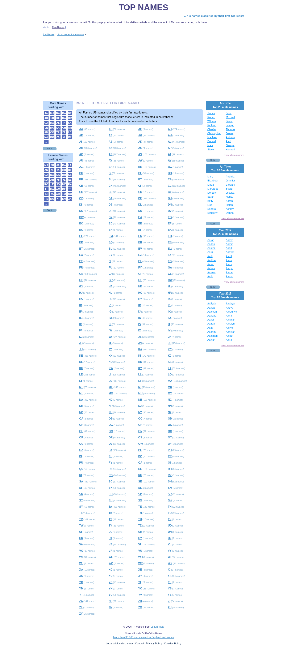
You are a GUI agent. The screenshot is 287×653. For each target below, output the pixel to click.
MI (139, 387)
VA (81, 544)
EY (110, 255)
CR (110, 192)
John (229, 113)
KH (110, 355)
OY (170, 443)
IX (139, 330)
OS (140, 437)
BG (170, 166)
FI (110, 261)
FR (81, 267)
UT (110, 538)
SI (80, 487)
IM (110, 317)
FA (169, 255)
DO (81, 210)
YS (170, 588)
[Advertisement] (143, 69)
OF (81, 424)
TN (140, 513)
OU (81, 443)
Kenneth (231, 149)
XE (140, 569)
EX (81, 255)
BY (140, 179)
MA (170, 380)
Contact (139, 643)
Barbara (230, 184)
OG (111, 424)
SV (140, 500)
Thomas (230, 129)
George (230, 145)
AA (81, 129)
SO (111, 494)
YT (81, 594)
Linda (210, 184)
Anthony (230, 137)
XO (81, 575)
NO (81, 412)
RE (140, 469)
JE (140, 336)
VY (170, 550)
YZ (169, 594)
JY (110, 349)
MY (170, 393)
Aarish (229, 276)
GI (139, 273)
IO (169, 317)
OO (170, 431)
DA (110, 198)
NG (170, 399)
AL (169, 141)
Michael (230, 117)
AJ (110, 141)
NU (110, 412)
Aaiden (211, 248)
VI (139, 544)
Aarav (229, 240)
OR (111, 437)
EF (169, 223)
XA (81, 569)
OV (111, 443)
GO (81, 280)
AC (140, 129)
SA (81, 481)
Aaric (210, 276)
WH (140, 557)
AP (170, 148)
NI (110, 406)
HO (140, 292)
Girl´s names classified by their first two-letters (214, 15)
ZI (169, 601)
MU (140, 393)
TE (140, 506)
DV (170, 210)
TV (169, 519)
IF (80, 311)
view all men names (234, 155)
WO (111, 563)
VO (81, 550)
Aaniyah (230, 331)
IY (169, 330)
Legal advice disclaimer (119, 643)
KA (140, 349)
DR (110, 210)
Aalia (210, 327)
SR (170, 494)
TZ (140, 525)
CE (81, 185)
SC (110, 481)
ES (170, 242)
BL (140, 173)
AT (169, 154)
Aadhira (211, 331)
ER (140, 242)
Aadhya (230, 303)
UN (170, 531)
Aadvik (230, 252)
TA (110, 506)
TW (81, 525)
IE (169, 305)
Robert (211, 117)
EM (111, 236)
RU (140, 475)
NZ (169, 412)
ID (139, 305)
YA (169, 575)
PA (110, 450)
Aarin (229, 260)
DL (140, 204)
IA (169, 299)
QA (140, 462)
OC (140, 418)
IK (169, 311)
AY (169, 160)
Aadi (210, 256)
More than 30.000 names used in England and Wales (143, 637)
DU (140, 210)
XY (140, 575)
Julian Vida (157, 626)
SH (170, 481)
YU (110, 594)
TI (80, 513)
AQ (81, 154)
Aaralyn (230, 323)
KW (111, 368)
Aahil (229, 248)
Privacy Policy (154, 643)
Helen (229, 204)
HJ (81, 292)
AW (140, 160)
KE (81, 355)
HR (170, 292)
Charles (211, 129)
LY (140, 380)
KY (140, 368)
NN (170, 406)
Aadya (229, 307)
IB (80, 305)
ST (81, 500)
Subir (49, 148)
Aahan (211, 268)
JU (81, 349)
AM (81, 148)
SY (81, 506)
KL (81, 362)
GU (140, 280)
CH (110, 185)
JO (169, 343)
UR (81, 538)
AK (140, 141)
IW (110, 330)
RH (170, 469)
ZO (140, 607)
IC (110, 305)
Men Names (58, 27)
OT (170, 437)
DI (80, 204)
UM (140, 531)
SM (170, 487)
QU (81, 469)
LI (110, 374)
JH (169, 336)
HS (81, 299)
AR (110, 154)
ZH (140, 601)
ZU (169, 607)
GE (81, 273)
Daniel (229, 133)
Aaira (229, 339)
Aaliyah (211, 303)
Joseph (230, 125)
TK (110, 513)
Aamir (229, 244)
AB (110, 129)
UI (80, 531)
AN (110, 148)
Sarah (210, 196)
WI (169, 557)
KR (140, 362)
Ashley (230, 208)
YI (139, 582)
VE (110, 544)
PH (170, 450)
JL (110, 343)
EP (81, 242)
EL (81, 236)
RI (80, 475)
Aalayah (230, 319)
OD (170, 418)
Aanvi (210, 319)
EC (81, 223)
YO (140, 588)
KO (111, 362)
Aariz (210, 252)
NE (140, 399)
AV (110, 160)
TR (81, 519)
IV (80, 330)
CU (140, 192)
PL (110, 456)
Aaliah (229, 335)
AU (81, 160)
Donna (230, 212)
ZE (110, 601)
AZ (81, 166)
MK (170, 387)
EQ (111, 242)
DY (110, 217)
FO (170, 261)
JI (80, 343)
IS (139, 324)
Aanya (211, 307)
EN (140, 236)
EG (81, 229)
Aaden (211, 244)
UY (140, 538)
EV (140, 248)
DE (140, 198)
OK (170, 424)
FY (140, 267)
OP (81, 437)
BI (110, 173)
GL (170, 273)
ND (110, 399)
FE (81, 261)
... (46, 142)
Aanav (229, 272)
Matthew (212, 137)
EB (170, 217)
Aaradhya (231, 311)
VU (140, 550)
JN (140, 343)
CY (170, 192)
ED (110, 223)
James (211, 113)
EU (110, 248)
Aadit (229, 256)
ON (140, 431)
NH (81, 406)
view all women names (232, 218)
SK (110, 487)
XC (110, 569)
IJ (139, 311)
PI (80, 456)
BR (81, 179)
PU (81, 462)
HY (140, 299)
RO (111, 475)
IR (110, 324)
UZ (169, 538)
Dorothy (211, 192)
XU (110, 575)
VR (110, 550)
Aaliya (229, 327)
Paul (228, 141)
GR (111, 280)
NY (140, 412)
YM (81, 588)
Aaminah (212, 335)
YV (140, 594)
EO (170, 236)
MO (111, 393)
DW (81, 217)
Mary (210, 176)
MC (81, 387)
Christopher (214, 133)
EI (139, 229)
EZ (140, 255)
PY (110, 462)
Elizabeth (212, 180)
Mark (210, 145)
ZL (81, 607)
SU (110, 500)
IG (110, 311)
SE (140, 481)
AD (170, 129)
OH (140, 424)
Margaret (212, 188)
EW (170, 248)
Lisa (209, 204)
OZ (81, 450)
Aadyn (229, 268)
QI (169, 462)
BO (170, 173)
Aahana (211, 315)
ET (81, 248)
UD (170, 525)
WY (170, 563)
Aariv (229, 264)
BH (81, 173)
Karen (229, 200)
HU (110, 299)
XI (169, 569)
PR (170, 456)
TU (140, 519)
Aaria (229, 315)
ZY (81, 613)
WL (81, 563)
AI (80, 141)
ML (81, 393)
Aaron (210, 240)
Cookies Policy (172, 643)
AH (170, 135)
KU (81, 368)
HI (169, 286)
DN (170, 204)
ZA (81, 601)
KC (170, 349)
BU (110, 179)
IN (139, 317)
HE (140, 286)
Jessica (230, 192)
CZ (81, 198)
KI (139, 355)
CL (169, 185)
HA (110, 286)
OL (81, 431)
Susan (229, 188)
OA (81, 418)
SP (140, 494)
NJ (140, 406)
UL (110, 531)
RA (110, 469)
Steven (211, 149)
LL (140, 374)
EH (110, 229)
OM (111, 431)
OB (111, 418)
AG (140, 135)
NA (81, 399)
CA (170, 179)
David (229, 121)
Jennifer (230, 180)
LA (169, 368)
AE (81, 135)
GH (111, 273)
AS (140, 154)
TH (169, 506)
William (211, 121)
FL (140, 261)
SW (170, 500)
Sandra (211, 208)
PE (140, 450)
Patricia (230, 176)
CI (139, 185)
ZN (110, 607)
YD (81, 582)
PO (140, 456)
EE (140, 223)
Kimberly (212, 212)
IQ (80, 324)
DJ (110, 204)
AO (140, 148)
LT (80, 380)
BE (140, 166)
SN (81, 494)
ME (111, 387)
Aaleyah (212, 311)
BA (110, 166)
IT (169, 324)
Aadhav (211, 260)
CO (81, 192)
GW (170, 280)
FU (110, 267)
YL (169, 582)
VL (169, 544)
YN (110, 588)
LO (170, 374)
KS (170, 362)
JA (110, 336)
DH (170, 198)
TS (110, 519)
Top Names (143, 7)
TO (170, 513)
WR (140, 563)
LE (81, 374)
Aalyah (211, 339)
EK (170, 229)
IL (80, 317)
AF (110, 135)
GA (170, 267)
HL (110, 292)
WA (81, 557)
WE (111, 557)
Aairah (211, 323)
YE (110, 582)
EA (140, 217)
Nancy (229, 196)
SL (140, 487)
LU (110, 380)
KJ (169, 355)
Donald (211, 141)
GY (81, 286)
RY (170, 475)
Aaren (210, 264)
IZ (80, 336)
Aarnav (211, 272)
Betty (210, 200)
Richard (211, 125)
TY (110, 525)
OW (140, 443)
